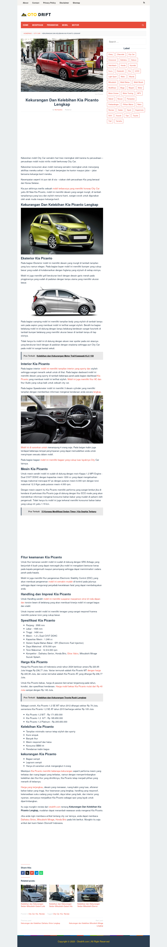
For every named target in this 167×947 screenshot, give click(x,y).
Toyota (135, 115)
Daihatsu (123, 60)
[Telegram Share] (36, 873)
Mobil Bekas (125, 82)
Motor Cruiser (113, 93)
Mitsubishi (112, 82)
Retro (139, 104)
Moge (122, 87)
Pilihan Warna (128, 104)
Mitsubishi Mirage (45, 819)
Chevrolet (120, 54)
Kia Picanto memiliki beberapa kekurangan (51, 771)
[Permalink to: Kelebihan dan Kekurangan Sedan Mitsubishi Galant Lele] (34, 893)
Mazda (131, 76)
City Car (32, 914)
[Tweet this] (27, 873)
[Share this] (23, 873)
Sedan (120, 110)
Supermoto (139, 110)
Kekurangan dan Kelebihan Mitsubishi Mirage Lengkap (86, 923)
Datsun (133, 60)
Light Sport (112, 76)
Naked (110, 99)
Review (42, 914)
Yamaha (119, 121)
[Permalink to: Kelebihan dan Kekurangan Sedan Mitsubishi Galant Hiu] (62, 893)
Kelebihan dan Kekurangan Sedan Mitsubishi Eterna (88, 905)
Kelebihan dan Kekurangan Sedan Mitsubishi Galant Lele (33, 905)
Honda (123, 65)
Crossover (112, 60)
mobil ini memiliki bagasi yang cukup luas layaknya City (67, 459)
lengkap (97, 391)
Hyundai (133, 65)
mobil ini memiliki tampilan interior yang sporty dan (65, 368)
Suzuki (118, 115)
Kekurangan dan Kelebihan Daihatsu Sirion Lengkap (40, 921)
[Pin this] (32, 873)
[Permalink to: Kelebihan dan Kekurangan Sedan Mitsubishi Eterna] (90, 893)
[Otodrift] (36, 14)
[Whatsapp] (41, 873)
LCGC (137, 71)
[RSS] (144, 2)
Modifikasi (112, 87)
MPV (139, 93)
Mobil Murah (138, 82)
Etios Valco (72, 653)
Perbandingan (113, 104)
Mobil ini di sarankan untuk (34, 447)
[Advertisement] (62, 135)
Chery (110, 54)
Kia (37, 914)
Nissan (120, 99)
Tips (127, 115)
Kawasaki (120, 71)
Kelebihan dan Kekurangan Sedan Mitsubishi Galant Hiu (61, 905)
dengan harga (94, 670)
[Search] (143, 25)
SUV (110, 115)
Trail (110, 121)
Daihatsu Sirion (28, 819)
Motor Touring (128, 93)
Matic (123, 76)
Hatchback (112, 65)
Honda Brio (61, 819)
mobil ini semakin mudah (61, 581)
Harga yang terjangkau (32, 787)
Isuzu (110, 71)
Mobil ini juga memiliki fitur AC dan (84, 379)
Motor (140, 87)
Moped (131, 87)
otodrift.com (55, 806)
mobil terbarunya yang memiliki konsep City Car (76, 188)
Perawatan (131, 99)
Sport (129, 110)
